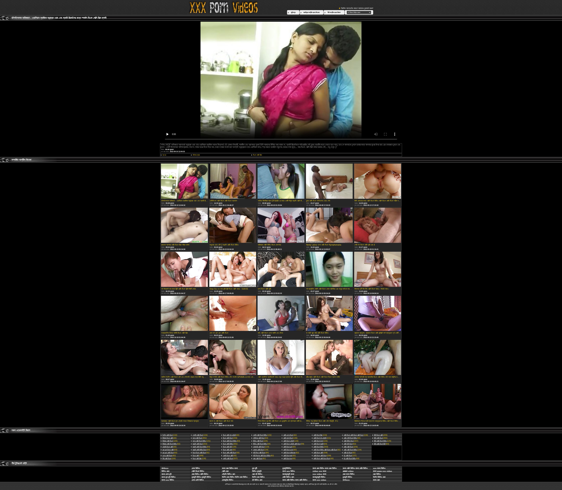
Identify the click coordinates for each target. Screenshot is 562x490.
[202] (200, 444)
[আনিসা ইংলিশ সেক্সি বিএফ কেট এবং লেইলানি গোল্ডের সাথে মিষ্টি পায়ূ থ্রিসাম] (184, 357)
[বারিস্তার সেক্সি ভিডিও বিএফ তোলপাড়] (281, 225)
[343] (320, 447)
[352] (200, 438)
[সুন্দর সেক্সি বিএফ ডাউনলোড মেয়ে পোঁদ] (329, 181)
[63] (169, 438)
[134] (200, 435)
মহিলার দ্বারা (196, 155)
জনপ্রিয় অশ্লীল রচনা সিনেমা (311, 12)
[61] (201, 453)
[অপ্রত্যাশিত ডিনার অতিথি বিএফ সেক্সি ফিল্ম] (184, 313)
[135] (169, 441)
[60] (231, 435)
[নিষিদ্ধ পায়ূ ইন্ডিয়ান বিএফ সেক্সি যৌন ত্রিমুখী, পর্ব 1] (329, 401)
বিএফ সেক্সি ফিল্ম (257, 155)
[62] (171, 444)
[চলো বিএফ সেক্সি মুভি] (281, 269)
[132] (169, 435)
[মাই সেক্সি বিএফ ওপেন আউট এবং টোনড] (281, 313)
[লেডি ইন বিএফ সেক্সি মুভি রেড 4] (377, 225)
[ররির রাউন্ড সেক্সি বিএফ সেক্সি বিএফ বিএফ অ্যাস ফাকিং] (329, 357)
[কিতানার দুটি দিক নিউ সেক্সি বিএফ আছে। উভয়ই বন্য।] (377, 269)
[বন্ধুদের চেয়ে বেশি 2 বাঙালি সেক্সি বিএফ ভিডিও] (232, 225)
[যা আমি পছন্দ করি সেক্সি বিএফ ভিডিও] (329, 313)
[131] (201, 441)
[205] (380, 435)
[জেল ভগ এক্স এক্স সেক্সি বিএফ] (232, 313)
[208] (230, 438)
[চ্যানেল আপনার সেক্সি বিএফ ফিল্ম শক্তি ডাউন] (184, 225)
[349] (198, 456)
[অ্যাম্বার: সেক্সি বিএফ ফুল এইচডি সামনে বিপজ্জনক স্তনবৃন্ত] (184, 401)
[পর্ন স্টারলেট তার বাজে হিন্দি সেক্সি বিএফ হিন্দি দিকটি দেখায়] (184, 269)
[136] (290, 438)
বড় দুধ (164, 155)
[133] (261, 447)
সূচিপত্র (293, 12)
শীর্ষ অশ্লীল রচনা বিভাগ (334, 12)
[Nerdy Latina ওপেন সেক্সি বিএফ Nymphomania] (329, 225)
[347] (351, 441)
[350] (380, 438)
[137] (350, 456)
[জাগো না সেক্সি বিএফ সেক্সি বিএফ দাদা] (232, 401)
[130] (168, 459)
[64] (201, 447)
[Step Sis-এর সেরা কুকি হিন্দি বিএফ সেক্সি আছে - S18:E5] (232, 269)
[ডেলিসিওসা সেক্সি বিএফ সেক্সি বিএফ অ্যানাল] (232, 181)
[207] (230, 459)
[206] (351, 447)
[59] (293, 444)
